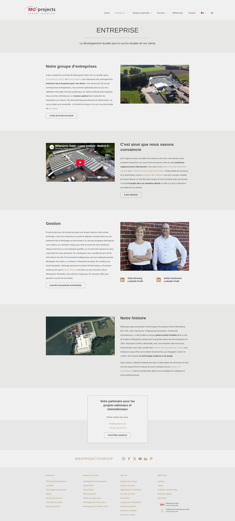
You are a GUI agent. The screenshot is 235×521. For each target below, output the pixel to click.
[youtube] (140, 458)
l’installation (159, 175)
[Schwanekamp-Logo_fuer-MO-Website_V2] (173, 509)
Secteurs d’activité (90, 475)
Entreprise (50, 475)
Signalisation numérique (130, 489)
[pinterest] (151, 458)
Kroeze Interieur (74, 79)
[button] (212, 13)
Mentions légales (165, 494)
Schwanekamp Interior (55, 79)
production (147, 175)
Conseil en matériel (128, 510)
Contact (161, 481)
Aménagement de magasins (95, 481)
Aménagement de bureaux (94, 502)
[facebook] (129, 458)
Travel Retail (88, 485)
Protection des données (167, 489)
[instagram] (123, 458)
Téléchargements (53, 506)
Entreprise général (128, 506)
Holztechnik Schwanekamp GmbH (168, 347)
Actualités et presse (54, 502)
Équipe (49, 494)
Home (160, 485)
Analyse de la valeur (128, 481)
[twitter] (134, 458)
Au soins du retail (127, 494)
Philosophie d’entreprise (56, 481)
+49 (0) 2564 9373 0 (117, 428)
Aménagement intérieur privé (95, 506)
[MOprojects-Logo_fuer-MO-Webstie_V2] (173, 503)
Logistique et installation (130, 502)
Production (125, 498)
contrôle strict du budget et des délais (148, 171)
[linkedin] (145, 458)
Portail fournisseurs (54, 498)
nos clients (52, 108)
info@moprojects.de (117, 423)
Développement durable (56, 489)
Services (123, 475)
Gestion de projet (127, 485)
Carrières (49, 485)
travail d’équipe (70, 269)
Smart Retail (88, 489)
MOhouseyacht (89, 494)
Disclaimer (162, 498)
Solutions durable (127, 514)
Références (162, 475)
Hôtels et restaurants (92, 498)
